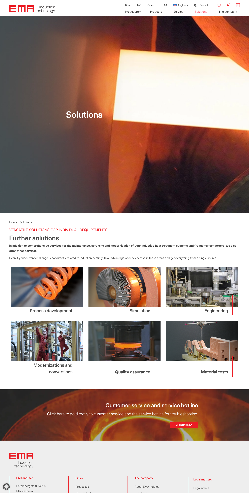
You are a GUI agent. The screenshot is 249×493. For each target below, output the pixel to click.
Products (156, 11)
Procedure (132, 11)
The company (228, 11)
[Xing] (228, 5)
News (128, 5)
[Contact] (195, 5)
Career (151, 5)
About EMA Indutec (147, 486)
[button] (6, 486)
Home (13, 222)
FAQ (139, 5)
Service (178, 11)
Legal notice (201, 488)
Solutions (201, 11)
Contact (203, 5)
